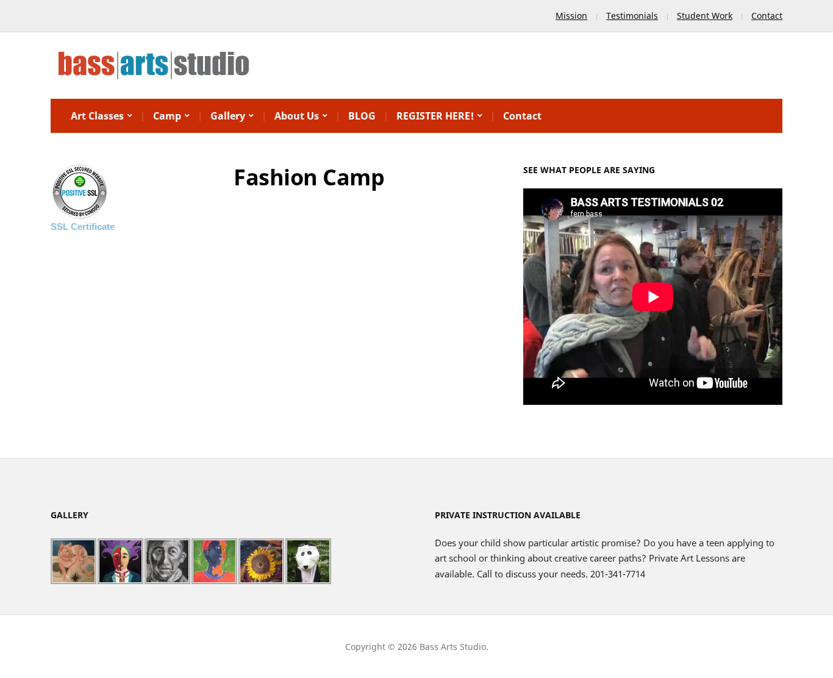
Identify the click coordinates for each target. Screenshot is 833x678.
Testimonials (632, 15)
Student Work (704, 15)
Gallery (227, 116)
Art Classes (97, 116)
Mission (571, 15)
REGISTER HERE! (435, 116)
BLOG (362, 116)
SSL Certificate (83, 226)
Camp (167, 116)
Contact (766, 15)
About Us (296, 116)
